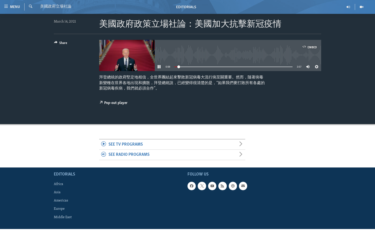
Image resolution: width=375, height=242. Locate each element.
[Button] (60, 44)
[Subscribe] (243, 186)
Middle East (63, 217)
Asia (57, 192)
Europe (59, 209)
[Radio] (348, 7)
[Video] (361, 7)
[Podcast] (233, 186)
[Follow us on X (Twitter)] (202, 186)
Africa (58, 184)
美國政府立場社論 (55, 7)
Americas (61, 200)
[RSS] (222, 186)
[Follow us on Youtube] (212, 186)
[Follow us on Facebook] (192, 186)
